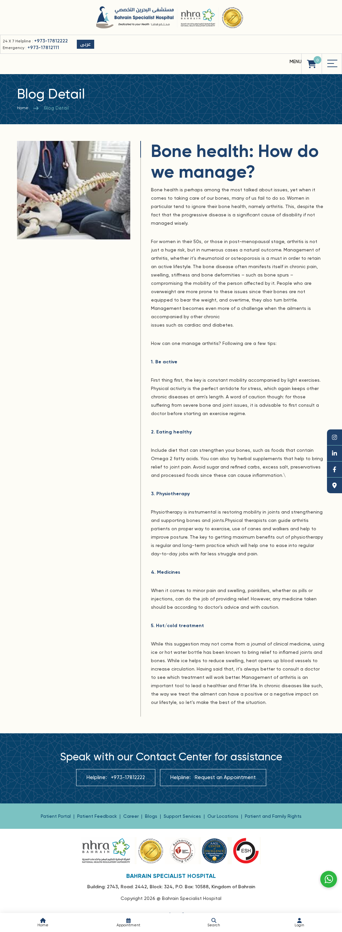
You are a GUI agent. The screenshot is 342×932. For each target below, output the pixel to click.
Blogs (152, 816)
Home (22, 108)
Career (131, 816)
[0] (311, 64)
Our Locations (223, 816)
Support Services (183, 816)
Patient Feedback (97, 816)
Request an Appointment (225, 777)
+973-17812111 (43, 47)
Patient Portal (56, 816)
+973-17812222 (51, 41)
